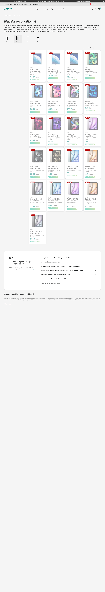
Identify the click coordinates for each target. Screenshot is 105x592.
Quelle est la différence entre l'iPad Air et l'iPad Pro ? (55, 274)
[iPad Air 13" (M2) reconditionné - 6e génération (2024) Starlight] (92, 188)
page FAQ (31, 269)
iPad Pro (55, 31)
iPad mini (63, 31)
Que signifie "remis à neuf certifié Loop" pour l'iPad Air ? (56, 258)
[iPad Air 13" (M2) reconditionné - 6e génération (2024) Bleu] (55, 188)
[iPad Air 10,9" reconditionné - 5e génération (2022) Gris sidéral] (37, 156)
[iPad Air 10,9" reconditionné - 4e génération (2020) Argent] (74, 91)
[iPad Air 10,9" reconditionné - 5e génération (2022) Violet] (55, 124)
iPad (50, 31)
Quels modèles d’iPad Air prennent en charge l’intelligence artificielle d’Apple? (62, 270)
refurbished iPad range (22, 31)
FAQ (30, 4)
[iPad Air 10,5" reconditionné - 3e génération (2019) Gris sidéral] (74, 59)
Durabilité (16, 4)
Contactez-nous (36, 4)
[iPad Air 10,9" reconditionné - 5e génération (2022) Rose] (37, 124)
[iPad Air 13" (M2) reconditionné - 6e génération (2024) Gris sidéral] (37, 221)
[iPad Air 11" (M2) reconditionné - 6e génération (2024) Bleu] (74, 156)
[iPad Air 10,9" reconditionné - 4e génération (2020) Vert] (92, 59)
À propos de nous (8, 4)
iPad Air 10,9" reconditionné (92, 71)
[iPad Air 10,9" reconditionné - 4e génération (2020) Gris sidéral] (74, 124)
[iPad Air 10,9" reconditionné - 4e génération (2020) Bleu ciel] (37, 91)
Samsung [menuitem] (45, 9)
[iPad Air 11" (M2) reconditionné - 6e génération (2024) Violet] (92, 124)
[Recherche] (92, 9)
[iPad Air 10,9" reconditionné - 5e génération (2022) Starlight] (55, 156)
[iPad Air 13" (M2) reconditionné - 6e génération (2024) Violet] (74, 188)
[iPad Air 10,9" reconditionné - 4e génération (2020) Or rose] (55, 91)
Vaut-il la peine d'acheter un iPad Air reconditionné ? (55, 279)
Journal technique (23, 4)
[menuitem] (8, 4)
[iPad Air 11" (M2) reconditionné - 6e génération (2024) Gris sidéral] (37, 188)
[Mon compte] (95, 9)
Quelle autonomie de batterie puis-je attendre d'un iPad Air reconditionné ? (61, 266)
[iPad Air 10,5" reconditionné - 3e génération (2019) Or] (55, 59)
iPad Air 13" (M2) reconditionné (55, 200)
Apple (10, 15)
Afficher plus (7, 304)
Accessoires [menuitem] (61, 9)
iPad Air (19, 15)
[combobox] (95, 4)
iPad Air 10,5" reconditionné (35, 72)
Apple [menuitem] (37, 9)
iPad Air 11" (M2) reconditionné (91, 136)
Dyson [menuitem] (53, 9)
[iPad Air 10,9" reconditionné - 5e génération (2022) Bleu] (92, 91)
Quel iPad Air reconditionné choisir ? (51, 283)
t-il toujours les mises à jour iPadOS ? (51, 262)
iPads (14, 15)
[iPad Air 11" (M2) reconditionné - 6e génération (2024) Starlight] (92, 156)
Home (5, 15)
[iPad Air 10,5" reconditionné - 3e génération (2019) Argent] (37, 59)
